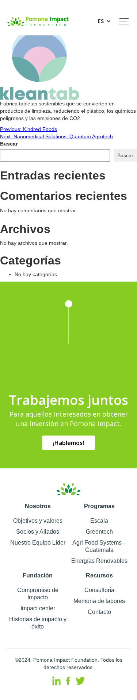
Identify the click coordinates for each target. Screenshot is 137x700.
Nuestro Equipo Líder (37, 542)
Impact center (37, 608)
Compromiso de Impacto (37, 593)
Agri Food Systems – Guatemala (99, 546)
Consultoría (99, 590)
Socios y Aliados (37, 532)
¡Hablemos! (68, 443)
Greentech (99, 532)
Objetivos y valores (37, 521)
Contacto (99, 612)
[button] (103, 21)
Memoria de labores (99, 601)
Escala (99, 521)
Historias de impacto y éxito (37, 623)
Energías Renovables (99, 561)
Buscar (9, 144)
